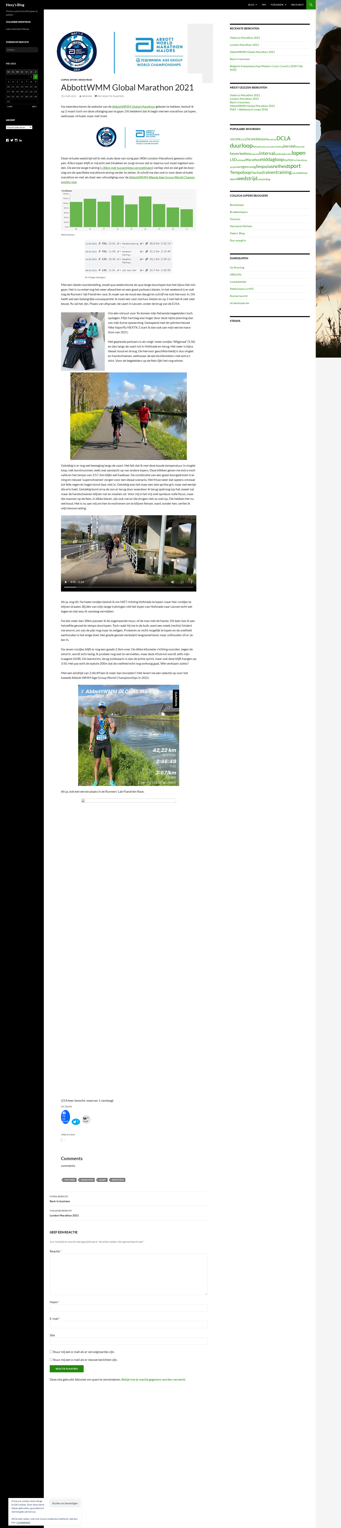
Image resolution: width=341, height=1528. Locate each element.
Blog (251, 4)
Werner (87, 96)
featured (69, 1180)
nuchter (289, 160)
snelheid (279, 166)
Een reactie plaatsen (111, 96)
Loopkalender (238, 281)
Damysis (235, 219)
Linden (288, 154)
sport (294, 165)
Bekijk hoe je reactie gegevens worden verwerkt (153, 1379)
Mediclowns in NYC (242, 288)
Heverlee (299, 146)
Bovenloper (237, 204)
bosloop (272, 139)
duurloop (241, 145)
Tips (264, 4)
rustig (252, 167)
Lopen (65, 79)
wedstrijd (118, 1180)
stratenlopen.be (239, 303)
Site (52, 1335)
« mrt (9, 106)
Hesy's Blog (15, 5)
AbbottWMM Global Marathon (133, 106)
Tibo (254, 172)
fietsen (256, 146)
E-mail (55, 1318)
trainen (269, 172)
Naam (55, 1302)
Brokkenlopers (239, 212)
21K (243, 139)
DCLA (283, 138)
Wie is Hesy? (297, 4)
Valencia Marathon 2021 (245, 37)
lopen (298, 152)
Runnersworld (238, 296)
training (283, 172)
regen (243, 167)
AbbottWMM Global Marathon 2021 (252, 52)
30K (253, 139)
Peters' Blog (237, 233)
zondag (265, 179)
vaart (102, 1180)
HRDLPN (235, 274)
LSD (233, 159)
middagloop (272, 159)
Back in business (60, 1199)
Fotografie (277, 4)
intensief (254, 154)
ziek (259, 179)
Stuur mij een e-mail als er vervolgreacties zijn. (84, 1352)
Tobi (259, 172)
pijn (231, 167)
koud (282, 153)
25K (248, 139)
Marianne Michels (241, 226)
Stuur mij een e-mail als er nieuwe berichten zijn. (85, 1359)
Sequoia (263, 166)
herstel (289, 146)
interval (267, 153)
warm (233, 179)
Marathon (87, 1180)
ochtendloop (300, 160)
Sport (74, 79)
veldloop (302, 172)
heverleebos (240, 153)
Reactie (56, 1251)
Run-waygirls (238, 240)
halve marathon (268, 146)
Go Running (237, 267)
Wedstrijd (85, 79)
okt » (34, 106)
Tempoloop (240, 172)
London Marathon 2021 (64, 1213)
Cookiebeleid (23, 1522)
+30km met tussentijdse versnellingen (126, 168)
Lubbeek (241, 160)
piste (236, 167)
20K (238, 139)
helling (279, 146)
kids (277, 154)
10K (232, 139)
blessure (262, 139)
